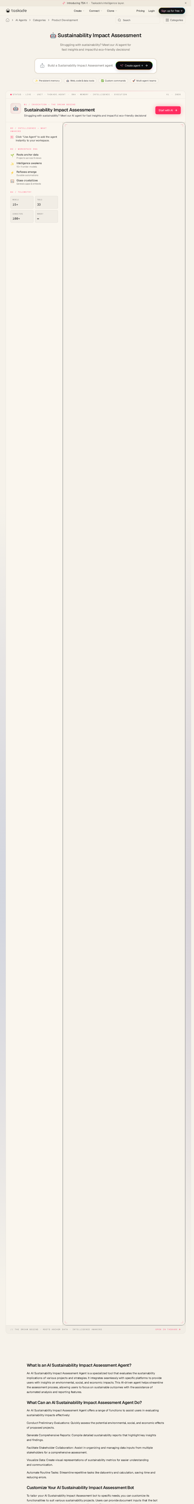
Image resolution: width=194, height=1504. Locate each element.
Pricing (140, 11)
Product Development (65, 20)
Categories (39, 20)
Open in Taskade (167, 1329)
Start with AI (166, 110)
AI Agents (21, 20)
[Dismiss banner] (185, 3)
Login (151, 11)
